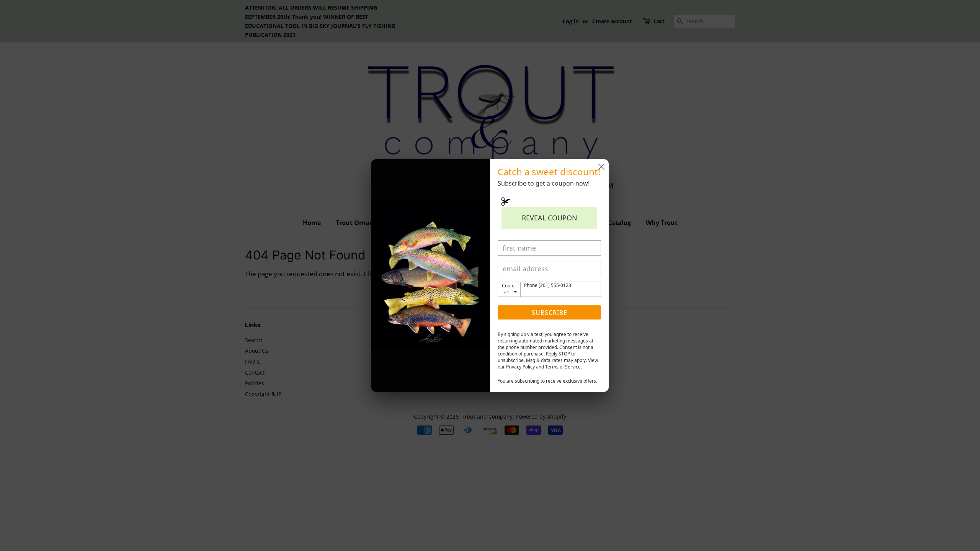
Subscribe (549, 312)
